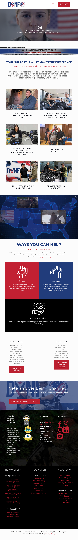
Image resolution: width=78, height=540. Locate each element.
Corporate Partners (39, 483)
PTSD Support (65, 496)
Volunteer (39, 486)
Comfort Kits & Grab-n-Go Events (13, 494)
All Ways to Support (38, 475)
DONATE (64, 4)
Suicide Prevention (65, 493)
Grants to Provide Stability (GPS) (13, 486)
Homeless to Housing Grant (13, 490)
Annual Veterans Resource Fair (13, 513)
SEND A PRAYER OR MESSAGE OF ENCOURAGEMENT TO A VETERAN (22, 151)
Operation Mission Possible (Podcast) (13, 502)
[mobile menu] (53, 4)
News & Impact (65, 478)
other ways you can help (42, 257)
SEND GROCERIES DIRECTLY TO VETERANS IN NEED (22, 115)
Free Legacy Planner (39, 493)
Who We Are (65, 475)
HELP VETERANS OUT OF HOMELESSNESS (22, 187)
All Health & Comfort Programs (13, 476)
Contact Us (65, 485)
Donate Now (39, 478)
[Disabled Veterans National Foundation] (17, 4)
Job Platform (65, 502)
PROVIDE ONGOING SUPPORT (56, 187)
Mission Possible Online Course (13, 498)
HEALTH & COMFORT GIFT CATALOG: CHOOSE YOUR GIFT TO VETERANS (56, 115)
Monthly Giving (39, 481)
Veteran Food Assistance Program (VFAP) (13, 481)
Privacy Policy (50, 534)
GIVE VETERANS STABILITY (56, 151)
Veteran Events (13, 517)
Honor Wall (39, 491)
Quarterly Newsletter (65, 483)
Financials (65, 480)
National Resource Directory (65, 499)
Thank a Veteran (39, 488)
